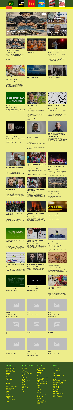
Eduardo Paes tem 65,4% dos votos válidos (36, 264)
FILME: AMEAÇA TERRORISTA (54, 77)
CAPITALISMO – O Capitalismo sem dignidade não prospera (36, 106)
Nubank (49, 312)
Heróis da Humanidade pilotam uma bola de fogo (21, 31)
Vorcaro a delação (30, 52)
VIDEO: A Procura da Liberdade (33, 286)
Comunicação (24, 7)
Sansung (29, 332)
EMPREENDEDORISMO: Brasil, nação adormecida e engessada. (34, 135)
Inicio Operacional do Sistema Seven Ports (15, 288)
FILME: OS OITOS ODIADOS (32, 77)
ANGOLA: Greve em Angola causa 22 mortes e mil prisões (57, 213)
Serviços (50, 7)
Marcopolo (8, 312)
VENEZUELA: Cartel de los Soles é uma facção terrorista (14, 214)
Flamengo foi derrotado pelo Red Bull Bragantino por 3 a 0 (57, 31)
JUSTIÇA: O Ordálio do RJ (11, 135)
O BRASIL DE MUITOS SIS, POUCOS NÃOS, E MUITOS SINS (15, 241)
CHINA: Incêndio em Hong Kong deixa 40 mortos (35, 214)
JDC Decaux (50, 332)
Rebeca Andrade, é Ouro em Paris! (55, 241)
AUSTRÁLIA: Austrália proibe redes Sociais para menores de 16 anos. (36, 190)
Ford (7, 351)
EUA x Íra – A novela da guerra (12, 50)
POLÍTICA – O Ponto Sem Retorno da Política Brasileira (57, 106)
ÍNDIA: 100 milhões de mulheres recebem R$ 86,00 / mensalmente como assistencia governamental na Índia (36, 165)
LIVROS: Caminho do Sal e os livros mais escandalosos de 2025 (14, 77)
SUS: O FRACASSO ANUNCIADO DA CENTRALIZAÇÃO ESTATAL (56, 19)
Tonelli (49, 351)
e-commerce (34, 7)
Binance (28, 351)
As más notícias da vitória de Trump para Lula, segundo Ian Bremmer (35, 241)
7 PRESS (16, 33)
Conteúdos (15, 7)
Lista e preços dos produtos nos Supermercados (54, 288)
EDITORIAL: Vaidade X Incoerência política (15, 264)
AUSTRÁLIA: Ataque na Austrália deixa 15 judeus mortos (56, 167)
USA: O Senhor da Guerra (11, 189)
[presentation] (43, 14)
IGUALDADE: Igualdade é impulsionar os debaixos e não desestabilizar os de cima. (56, 134)
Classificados (43, 7)
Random (28, 312)
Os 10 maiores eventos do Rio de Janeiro (56, 50)
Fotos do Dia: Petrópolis (53, 264)
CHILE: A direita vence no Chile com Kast (14, 167)
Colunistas (8, 105)
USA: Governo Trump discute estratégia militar (56, 189)
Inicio (8, 7)
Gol (6, 332)
